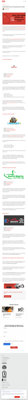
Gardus (3, 4)
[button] (26, 312)
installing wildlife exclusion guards (11, 102)
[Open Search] (24, 1)
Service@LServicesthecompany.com (11, 130)
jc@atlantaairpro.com (8, 229)
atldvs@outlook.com (8, 75)
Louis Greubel (7, 8)
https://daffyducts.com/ (9, 182)
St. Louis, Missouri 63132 (6, 358)
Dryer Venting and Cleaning (5, 5)
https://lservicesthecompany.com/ (11, 129)
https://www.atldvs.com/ (9, 74)
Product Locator (7, 296)
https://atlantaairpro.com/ (9, 228)
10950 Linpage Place (5, 357)
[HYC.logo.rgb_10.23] (9, 1)
